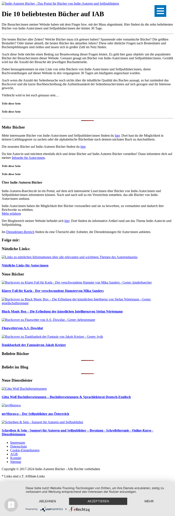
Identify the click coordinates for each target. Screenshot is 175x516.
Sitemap (15, 462)
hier (117, 135)
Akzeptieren (98, 501)
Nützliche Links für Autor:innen (25, 265)
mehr (149, 501)
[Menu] (160, 11)
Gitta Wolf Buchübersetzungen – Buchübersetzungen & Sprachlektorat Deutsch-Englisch (66, 397)
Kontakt (15, 458)
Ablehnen (47, 501)
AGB (14, 454)
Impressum (17, 442)
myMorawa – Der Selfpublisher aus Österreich (35, 414)
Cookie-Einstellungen (24, 450)
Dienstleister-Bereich (20, 232)
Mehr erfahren (11, 213)
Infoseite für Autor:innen (28, 157)
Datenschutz (18, 446)
